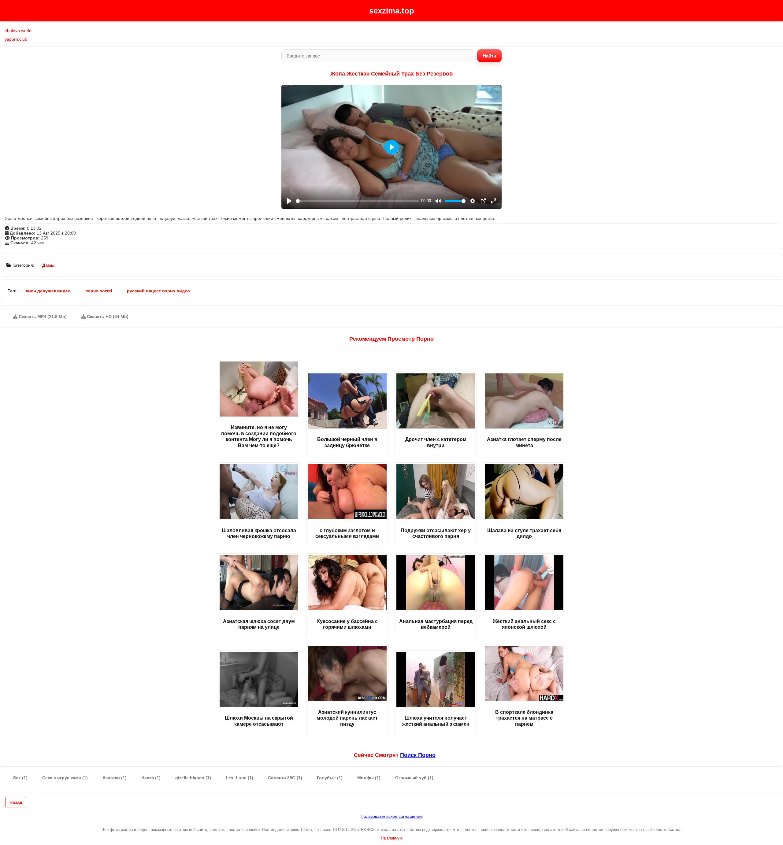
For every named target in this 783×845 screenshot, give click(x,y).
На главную (392, 838)
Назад (15, 802)
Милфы (368, 777)
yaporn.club (16, 39)
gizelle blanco (193, 777)
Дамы (48, 265)
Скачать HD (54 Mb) (107, 316)
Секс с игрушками (65, 777)
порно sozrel (98, 290)
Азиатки (114, 777)
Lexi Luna (239, 777)
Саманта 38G (285, 777)
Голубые (330, 777)
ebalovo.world (18, 30)
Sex (20, 777)
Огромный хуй (414, 777)
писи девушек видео (48, 290)
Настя (151, 777)
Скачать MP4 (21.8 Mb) (42, 316)
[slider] (357, 201)
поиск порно (418, 755)
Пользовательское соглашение (392, 816)
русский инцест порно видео (158, 290)
